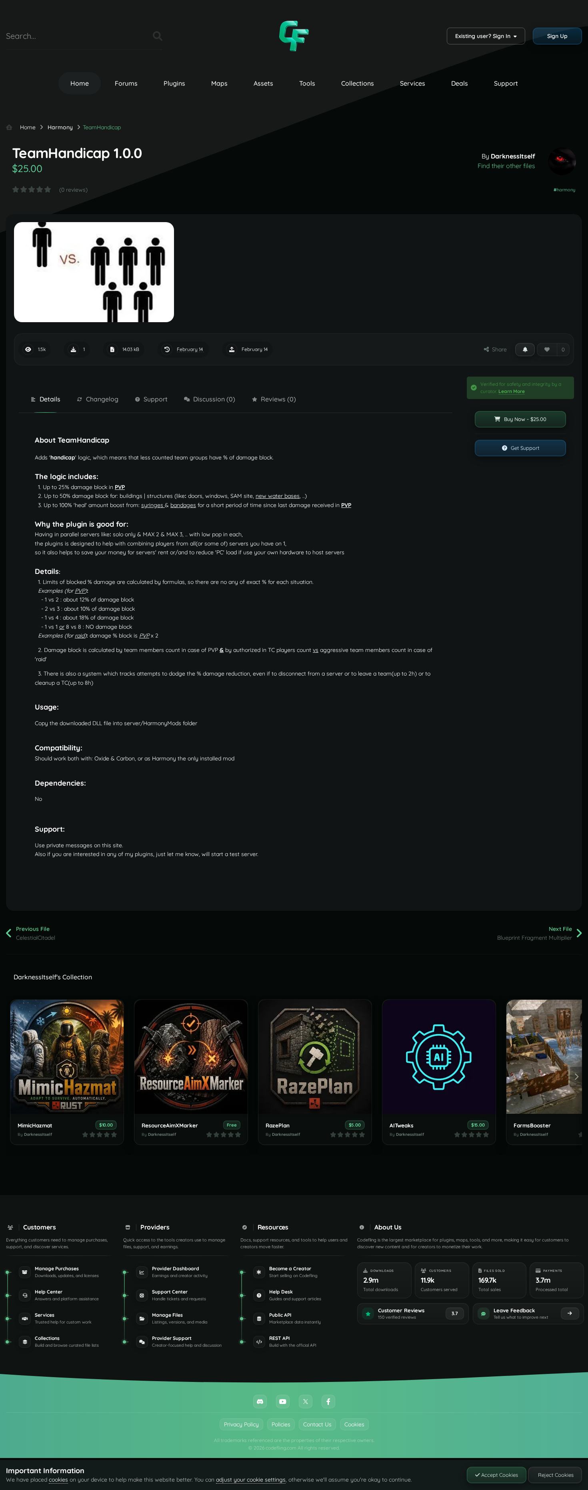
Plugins (174, 83)
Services (412, 83)
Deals (459, 83)
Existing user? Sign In (484, 36)
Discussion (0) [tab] (214, 399)
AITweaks (402, 1125)
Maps (219, 83)
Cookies (354, 1424)
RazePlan (278, 1125)
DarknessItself (513, 156)
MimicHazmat (35, 1125)
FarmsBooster (532, 1125)
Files (137, 36)
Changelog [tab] (102, 399)
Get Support (524, 448)
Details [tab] (50, 399)
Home (79, 83)
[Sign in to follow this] (525, 349)
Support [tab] (156, 399)
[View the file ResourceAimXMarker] (191, 1057)
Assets (263, 83)
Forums (126, 83)
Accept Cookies (499, 1475)
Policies (281, 1424)
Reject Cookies (555, 1475)
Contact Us (317, 1424)
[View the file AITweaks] (439, 1057)
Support (506, 83)
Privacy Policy (241, 1424)
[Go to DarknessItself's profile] (562, 161)
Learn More (511, 391)
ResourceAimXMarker (170, 1125)
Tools (307, 83)
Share (498, 349)
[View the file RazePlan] (315, 1057)
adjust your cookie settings (251, 1479)
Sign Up (557, 36)
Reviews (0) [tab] (278, 399)
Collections (357, 83)
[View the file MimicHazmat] (67, 1057)
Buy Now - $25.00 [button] (524, 419)
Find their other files (506, 166)
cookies (58, 1479)
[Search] (157, 36)
